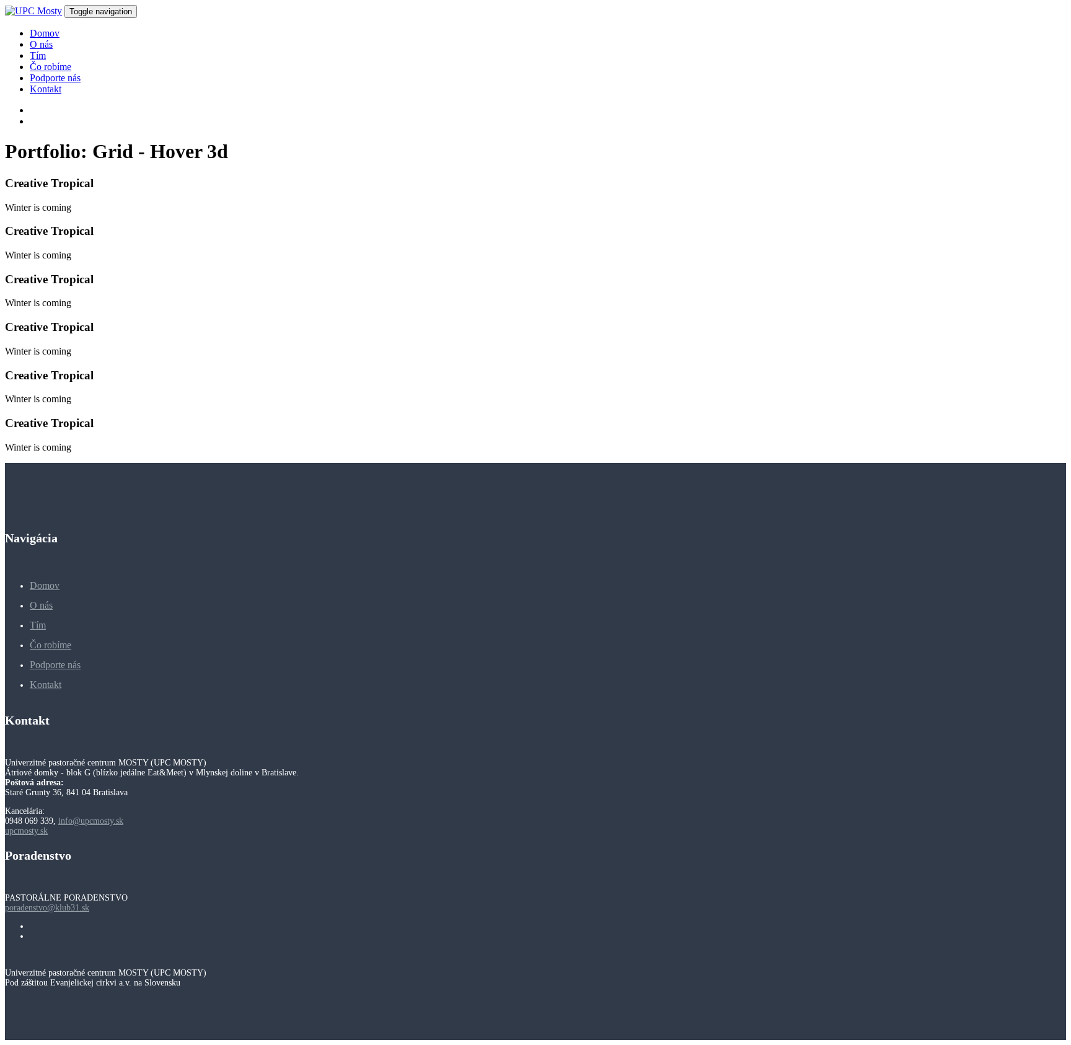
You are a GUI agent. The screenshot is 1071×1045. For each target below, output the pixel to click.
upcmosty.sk (26, 831)
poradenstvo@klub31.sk (47, 907)
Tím (38, 625)
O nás (41, 605)
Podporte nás (55, 664)
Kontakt (45, 684)
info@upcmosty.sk (90, 821)
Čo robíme (50, 645)
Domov (45, 585)
